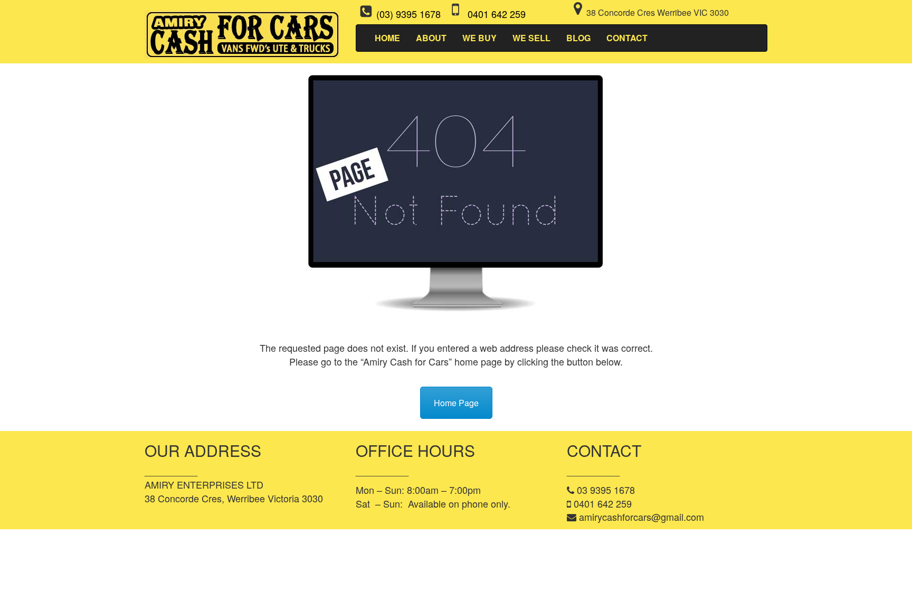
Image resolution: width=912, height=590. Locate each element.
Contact (627, 38)
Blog (578, 38)
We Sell (531, 38)
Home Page (456, 403)
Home (387, 38)
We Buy (479, 38)
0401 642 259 (497, 14)
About (431, 38)
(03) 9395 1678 (408, 14)
